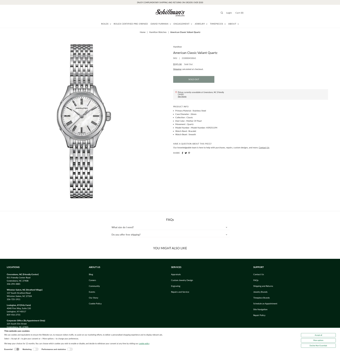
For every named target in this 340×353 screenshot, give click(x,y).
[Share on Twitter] (186, 153)
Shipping (177, 69)
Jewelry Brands (260, 292)
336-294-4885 (13, 284)
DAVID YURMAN (160, 23)
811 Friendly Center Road (18, 277)
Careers (92, 280)
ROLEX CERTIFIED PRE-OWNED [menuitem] (131, 23)
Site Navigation (260, 309)
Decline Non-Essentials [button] (318, 346)
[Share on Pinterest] (189, 153)
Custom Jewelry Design (182, 280)
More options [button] (318, 340)
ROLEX (105, 23)
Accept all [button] (318, 335)
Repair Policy (259, 315)
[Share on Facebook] (182, 153)
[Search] (223, 13)
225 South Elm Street (17, 323)
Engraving (175, 286)
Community (94, 286)
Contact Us (264, 147)
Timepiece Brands (261, 297)
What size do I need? (123, 227)
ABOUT (232, 23)
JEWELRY (200, 23)
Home (142, 32)
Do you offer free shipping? (126, 234)
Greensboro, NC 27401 (17, 327)
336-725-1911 (13, 299)
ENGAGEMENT (182, 23)
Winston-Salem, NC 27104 (19, 296)
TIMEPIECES (217, 23)
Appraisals (176, 274)
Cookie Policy (95, 303)
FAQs (255, 280)
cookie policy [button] (144, 343)
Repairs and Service (180, 292)
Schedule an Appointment (265, 303)
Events (92, 292)
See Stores (182, 96)
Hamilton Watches (158, 32)
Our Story (93, 297)
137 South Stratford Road (19, 293)
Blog (91, 274)
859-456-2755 (13, 314)
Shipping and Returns (263, 286)
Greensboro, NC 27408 (17, 280)
